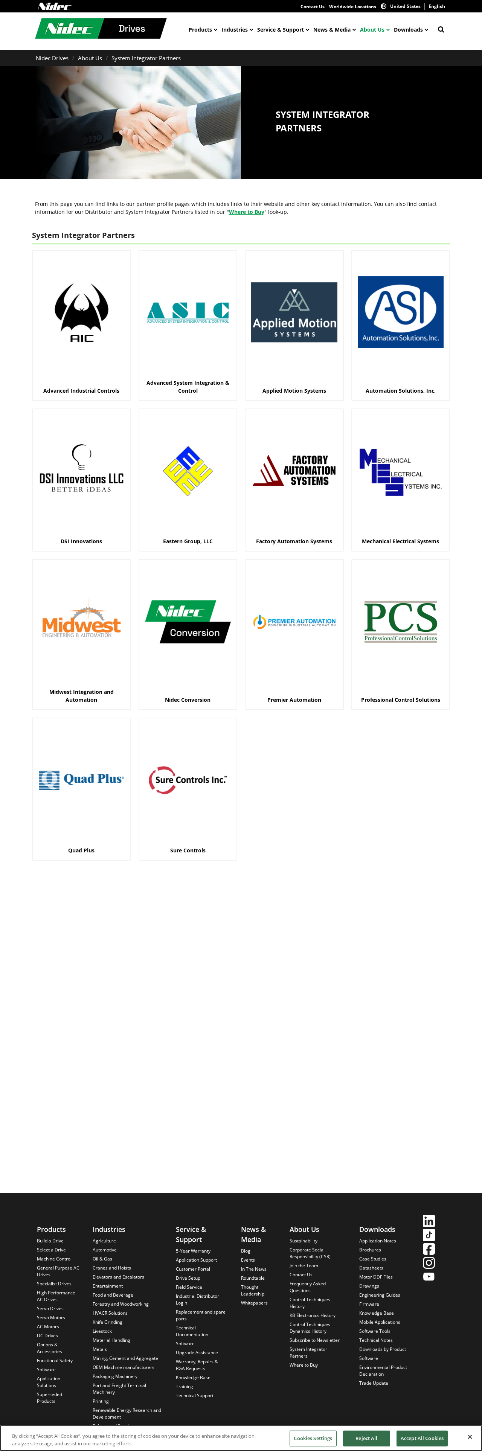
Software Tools (374, 1331)
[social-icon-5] (429, 1278)
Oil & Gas (102, 1259)
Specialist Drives (54, 1283)
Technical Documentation (192, 1331)
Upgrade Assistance (197, 1352)
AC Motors (48, 1326)
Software (46, 1369)
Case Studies (372, 1259)
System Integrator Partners (146, 58)
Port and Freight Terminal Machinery (119, 1388)
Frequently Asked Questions (308, 1287)
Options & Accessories (49, 1348)
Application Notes (377, 1241)
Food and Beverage (113, 1295)
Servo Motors (51, 1317)
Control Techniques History (310, 1302)
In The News (254, 1269)
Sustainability (303, 1241)
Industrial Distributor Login (197, 1299)
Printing (101, 1401)
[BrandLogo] (101, 29)
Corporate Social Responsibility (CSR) (310, 1253)
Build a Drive (50, 1241)
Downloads (408, 29)
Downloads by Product (382, 1349)
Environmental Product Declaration (383, 1370)
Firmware (369, 1304)
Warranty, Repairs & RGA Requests (197, 1365)
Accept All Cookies (422, 1438)
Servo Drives (50, 1308)
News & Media (332, 29)
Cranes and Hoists (112, 1268)
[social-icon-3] (429, 1250)
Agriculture (104, 1241)
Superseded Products (49, 1397)
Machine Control (54, 1259)
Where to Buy (246, 211)
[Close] (470, 1437)
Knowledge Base (193, 1377)
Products (200, 29)
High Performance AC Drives (56, 1296)
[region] (241, 1438)
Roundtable (253, 1278)
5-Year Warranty (193, 1251)
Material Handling (111, 1340)
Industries (234, 29)
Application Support (196, 1260)
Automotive (105, 1250)
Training (184, 1386)
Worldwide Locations (352, 6)
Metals (100, 1349)
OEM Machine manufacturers (123, 1367)
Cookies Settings (313, 1438)
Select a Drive (51, 1250)
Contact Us (312, 6)
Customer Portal (193, 1269)
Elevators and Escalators (118, 1277)
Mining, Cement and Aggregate (125, 1358)
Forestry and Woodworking (121, 1304)
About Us (372, 29)
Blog (245, 1251)
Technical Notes (376, 1340)
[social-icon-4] (429, 1264)
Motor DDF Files (376, 1277)
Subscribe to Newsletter (315, 1340)
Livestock (102, 1331)
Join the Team (304, 1265)
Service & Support (280, 29)
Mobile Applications (379, 1322)
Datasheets (371, 1268)
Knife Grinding (107, 1322)
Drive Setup (188, 1278)
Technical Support (195, 1395)
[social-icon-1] (429, 1222)
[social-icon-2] (429, 1236)
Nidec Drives (52, 58)
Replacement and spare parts (201, 1315)
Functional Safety (55, 1360)
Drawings (369, 1286)
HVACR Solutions (110, 1313)
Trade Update (373, 1383)
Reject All (366, 1438)
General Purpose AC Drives (58, 1271)
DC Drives (47, 1335)
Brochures (370, 1250)
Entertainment (108, 1286)
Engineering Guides (379, 1295)
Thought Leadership (252, 1290)
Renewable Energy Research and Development (127, 1413)
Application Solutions (48, 1382)
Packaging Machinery (115, 1376)
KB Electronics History (313, 1315)
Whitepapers (254, 1303)
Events (248, 1260)
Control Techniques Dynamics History (310, 1327)
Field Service (189, 1287)
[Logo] (55, 6)
